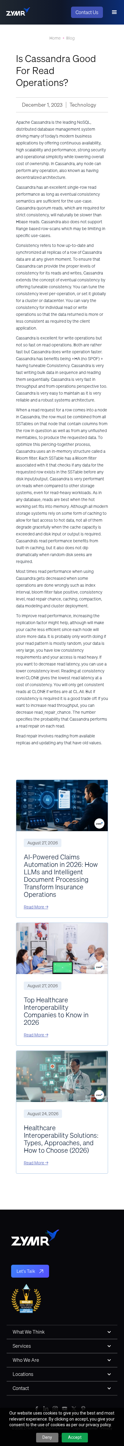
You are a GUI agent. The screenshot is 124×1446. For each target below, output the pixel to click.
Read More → (36, 907)
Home (55, 38)
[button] (114, 12)
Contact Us (87, 12)
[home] (18, 12)
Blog (70, 38)
